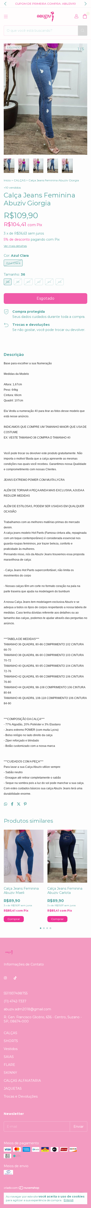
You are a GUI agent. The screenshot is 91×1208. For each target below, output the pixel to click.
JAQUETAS (13, 1088)
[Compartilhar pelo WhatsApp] (6, 804)
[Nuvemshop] (22, 1189)
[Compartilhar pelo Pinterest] (25, 804)
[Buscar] (82, 30)
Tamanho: (14, 274)
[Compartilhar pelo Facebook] (12, 804)
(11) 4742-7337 (15, 1001)
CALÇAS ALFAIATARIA (22, 1080)
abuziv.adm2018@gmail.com (27, 1009)
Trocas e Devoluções (21, 1096)
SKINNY (10, 1073)
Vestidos (11, 1049)
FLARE (9, 1065)
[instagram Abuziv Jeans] (5, 978)
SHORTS (11, 1041)
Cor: (16, 255)
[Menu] (6, 16)
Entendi (69, 1200)
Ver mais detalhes (15, 246)
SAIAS (9, 1057)
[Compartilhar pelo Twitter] (19, 804)
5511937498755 (16, 993)
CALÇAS (19, 180)
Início (7, 180)
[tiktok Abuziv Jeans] (15, 978)
